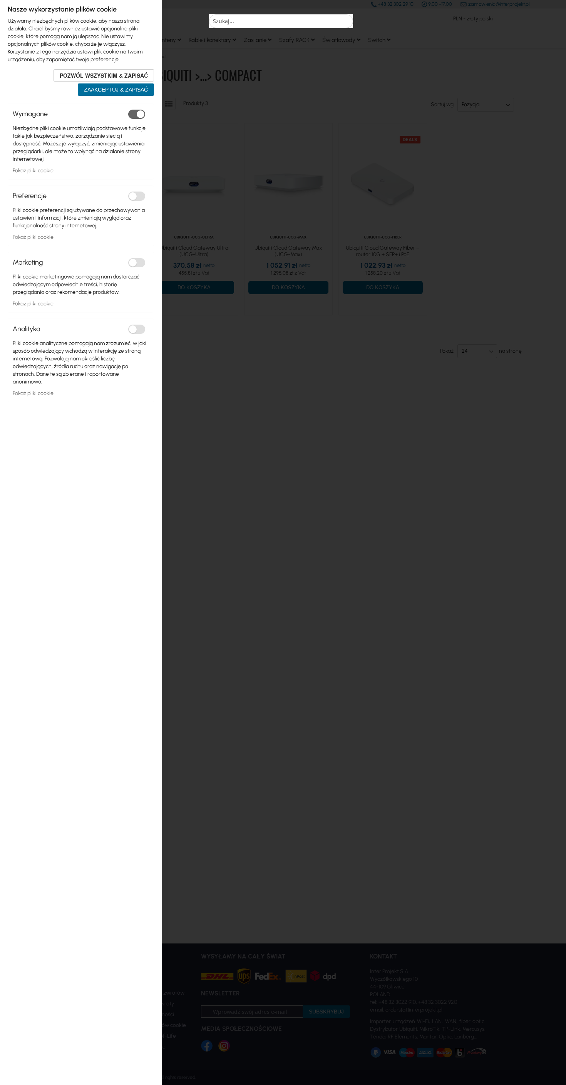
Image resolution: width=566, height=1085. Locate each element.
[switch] (136, 114)
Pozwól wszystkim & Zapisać (104, 75)
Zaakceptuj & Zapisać (116, 90)
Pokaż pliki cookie (33, 170)
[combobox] (281, 21)
